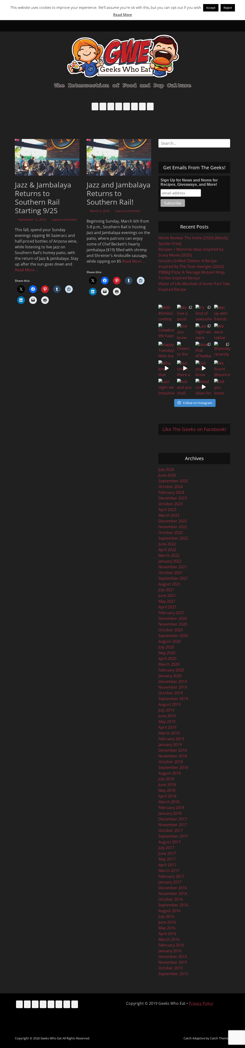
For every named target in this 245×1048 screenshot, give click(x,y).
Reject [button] (227, 7)
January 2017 (170, 882)
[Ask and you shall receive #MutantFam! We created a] (185, 387)
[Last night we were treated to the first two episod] (203, 331)
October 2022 (170, 532)
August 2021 (169, 584)
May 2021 (166, 601)
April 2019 (167, 727)
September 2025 (173, 481)
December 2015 (172, 956)
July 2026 (166, 469)
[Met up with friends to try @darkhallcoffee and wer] (222, 313)
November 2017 (172, 824)
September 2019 (173, 698)
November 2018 (172, 756)
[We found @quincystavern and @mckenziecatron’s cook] (222, 368)
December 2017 (172, 819)
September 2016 (173, 905)
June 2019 (167, 715)
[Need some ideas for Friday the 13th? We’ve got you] (203, 387)
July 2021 (166, 589)
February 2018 (171, 807)
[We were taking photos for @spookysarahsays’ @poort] (222, 331)
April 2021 (167, 607)
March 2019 (168, 733)
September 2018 (173, 767)
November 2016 (172, 893)
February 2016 (171, 945)
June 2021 (167, 595)
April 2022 (167, 549)
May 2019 (166, 721)
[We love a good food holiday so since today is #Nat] (185, 313)
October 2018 (170, 761)
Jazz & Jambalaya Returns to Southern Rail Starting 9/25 (43, 197)
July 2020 (166, 647)
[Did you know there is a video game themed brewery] (203, 368)
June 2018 (167, 784)
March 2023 (168, 515)
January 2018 (170, 813)
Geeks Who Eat (51, 1038)
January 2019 (170, 744)
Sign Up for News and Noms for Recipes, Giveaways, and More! (189, 182)
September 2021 (173, 578)
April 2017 (167, 864)
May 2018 (166, 790)
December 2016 (172, 887)
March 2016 (168, 939)
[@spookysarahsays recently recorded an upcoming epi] (222, 350)
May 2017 (166, 859)
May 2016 (166, 928)
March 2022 (168, 555)
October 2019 (170, 693)
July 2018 (166, 779)
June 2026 (167, 475)
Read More (122, 14)
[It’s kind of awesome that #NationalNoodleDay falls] (203, 313)
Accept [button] (211, 7)
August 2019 (169, 704)
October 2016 (170, 899)
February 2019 (171, 738)
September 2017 (173, 836)
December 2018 (172, 750)
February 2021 (171, 612)
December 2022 (172, 521)
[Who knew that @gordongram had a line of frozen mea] (166, 368)
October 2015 (170, 968)
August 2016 (169, 910)
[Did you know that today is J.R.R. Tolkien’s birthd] (185, 331)
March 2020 (168, 664)
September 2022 (173, 538)
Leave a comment (64, 219)
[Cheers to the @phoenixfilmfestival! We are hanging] (185, 350)
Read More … (27, 269)
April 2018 (167, 796)
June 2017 (167, 853)
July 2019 (166, 710)
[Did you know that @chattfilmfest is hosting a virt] (222, 387)
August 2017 (169, 842)
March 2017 (168, 870)
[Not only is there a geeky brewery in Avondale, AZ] (185, 368)
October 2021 (170, 572)
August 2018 (169, 773)
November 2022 (172, 526)
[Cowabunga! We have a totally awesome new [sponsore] (166, 331)
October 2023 (170, 503)
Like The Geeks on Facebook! (194, 429)
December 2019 (172, 681)
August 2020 (169, 641)
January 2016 (170, 950)
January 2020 (170, 675)
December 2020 (172, 618)
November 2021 (172, 566)
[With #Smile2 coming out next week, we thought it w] (166, 313)
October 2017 (170, 830)
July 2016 (166, 916)
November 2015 (172, 962)
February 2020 (171, 670)
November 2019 (172, 687)
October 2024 (170, 486)
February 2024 (171, 492)
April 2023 (167, 509)
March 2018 (168, 801)
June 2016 (167, 922)
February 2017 (171, 876)
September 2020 (173, 635)
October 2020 (170, 630)
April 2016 (167, 933)
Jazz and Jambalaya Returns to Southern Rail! (118, 193)
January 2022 (170, 561)
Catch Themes (220, 1038)
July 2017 (166, 847)
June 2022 (167, 544)
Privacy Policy (201, 1003)
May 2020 (166, 652)
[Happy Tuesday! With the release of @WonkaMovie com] (166, 350)
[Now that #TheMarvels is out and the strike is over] (203, 350)
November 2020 (172, 624)
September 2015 (173, 973)
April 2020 (167, 658)
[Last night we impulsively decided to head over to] (166, 387)
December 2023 (172, 498)
